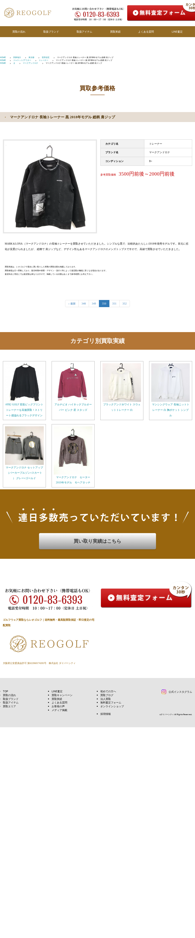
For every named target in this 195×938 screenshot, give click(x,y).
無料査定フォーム (110, 702)
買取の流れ (18, 31)
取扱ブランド (51, 31)
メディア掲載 (59, 710)
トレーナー (43, 60)
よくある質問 (146, 31)
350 (104, 303)
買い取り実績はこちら (97, 541)
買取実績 (115, 31)
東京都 (31, 57)
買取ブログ (106, 695)
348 (84, 303)
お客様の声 (58, 706)
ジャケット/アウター (22, 60)
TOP (5, 691)
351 (114, 303)
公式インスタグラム (180, 691)
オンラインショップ (112, 706)
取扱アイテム (84, 31)
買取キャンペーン (62, 695)
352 (124, 303)
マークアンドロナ (30, 63)
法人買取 (105, 699)
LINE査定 (177, 31)
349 (94, 303)
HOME (3, 57)
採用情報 (105, 714)
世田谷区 (45, 57)
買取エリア (9, 706)
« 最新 (72, 303)
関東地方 (17, 57)
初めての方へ (108, 691)
